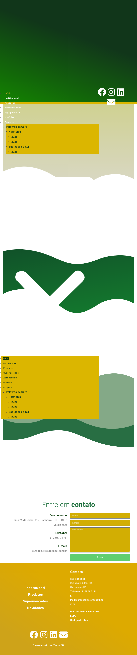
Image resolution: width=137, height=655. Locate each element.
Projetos (9, 122)
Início (8, 93)
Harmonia (15, 131)
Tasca (57, 645)
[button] (50, 256)
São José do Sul (19, 146)
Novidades (35, 608)
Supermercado (13, 107)
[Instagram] (111, 92)
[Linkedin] (120, 92)
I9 (63, 645)
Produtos (10, 103)
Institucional (12, 98)
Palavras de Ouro (16, 126)
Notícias (9, 117)
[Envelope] (111, 102)
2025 (14, 136)
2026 (14, 141)
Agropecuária (12, 112)
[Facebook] (102, 92)
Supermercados (35, 601)
